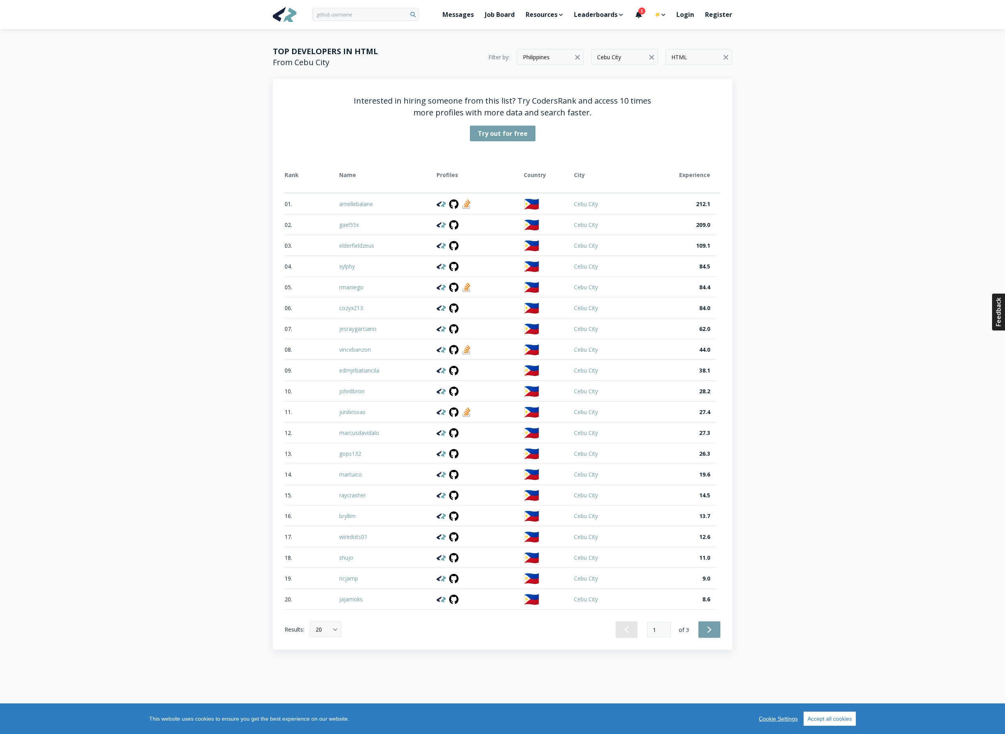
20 (319, 629)
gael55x (349, 224)
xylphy (347, 266)
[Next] (709, 629)
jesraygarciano (357, 328)
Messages (458, 14)
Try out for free (503, 133)
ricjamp (348, 578)
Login (685, 14)
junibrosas (352, 412)
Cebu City (586, 204)
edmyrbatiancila (359, 370)
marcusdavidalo (359, 432)
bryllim (347, 516)
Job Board (500, 14)
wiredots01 (353, 536)
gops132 (350, 453)
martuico (350, 474)
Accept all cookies (830, 719)
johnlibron (352, 391)
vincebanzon (355, 349)
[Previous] (627, 629)
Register (718, 14)
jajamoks (351, 599)
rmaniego (351, 287)
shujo (346, 557)
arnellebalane (356, 204)
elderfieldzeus (356, 245)
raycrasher (352, 495)
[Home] (292, 14)
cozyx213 (351, 308)
